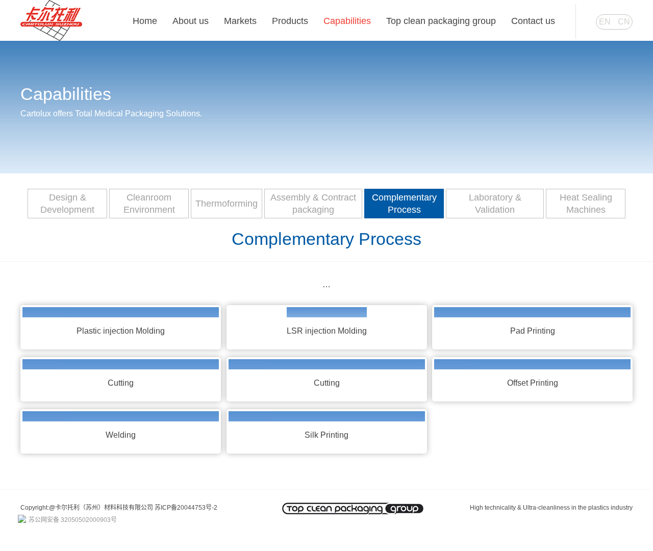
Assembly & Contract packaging (313, 203)
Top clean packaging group (441, 21)
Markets (240, 21)
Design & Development (67, 203)
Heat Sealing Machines (586, 203)
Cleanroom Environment (149, 203)
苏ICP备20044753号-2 (186, 507)
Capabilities (347, 21)
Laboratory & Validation (495, 203)
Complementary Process (404, 203)
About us (190, 21)
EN (605, 21)
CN (624, 21)
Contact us (533, 21)
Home (145, 21)
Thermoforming (226, 203)
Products (290, 21)
